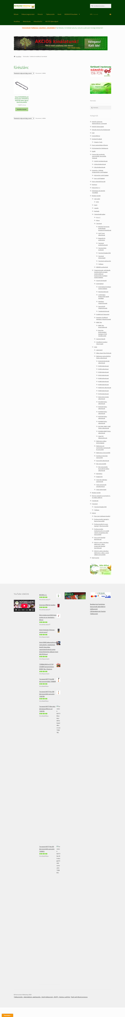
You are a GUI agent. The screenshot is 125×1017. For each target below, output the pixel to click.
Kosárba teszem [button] (21, 109)
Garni (95, 205)
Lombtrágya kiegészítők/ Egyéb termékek (103, 296)
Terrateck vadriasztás (104, 261)
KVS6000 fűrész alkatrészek (102, 422)
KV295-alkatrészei (103, 369)
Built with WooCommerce (79, 997)
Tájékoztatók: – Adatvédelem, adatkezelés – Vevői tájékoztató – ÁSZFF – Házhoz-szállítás (42, 997)
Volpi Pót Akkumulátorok (102, 437)
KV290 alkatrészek (103, 366)
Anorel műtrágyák (101, 280)
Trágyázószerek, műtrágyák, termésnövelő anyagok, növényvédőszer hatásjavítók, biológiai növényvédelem (102, 273)
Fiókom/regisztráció (28, 14)
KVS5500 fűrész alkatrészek (102, 412)
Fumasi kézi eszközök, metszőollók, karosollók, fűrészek (99, 156)
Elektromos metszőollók (103, 453)
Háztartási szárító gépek (101, 175)
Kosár (59, 14)
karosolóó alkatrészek (102, 461)
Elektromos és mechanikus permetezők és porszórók (103, 447)
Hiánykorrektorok (103, 292)
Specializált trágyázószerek (102, 307)
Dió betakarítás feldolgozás (100, 148)
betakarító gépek (97, 139)
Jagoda (96, 208)
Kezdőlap (17, 21)
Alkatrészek (26, 21)
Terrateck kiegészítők (104, 253)
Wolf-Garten (95, 558)
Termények (95, 501)
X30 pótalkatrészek (99, 167)
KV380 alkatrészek (103, 381)
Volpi (95, 347)
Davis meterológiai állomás (100, 145)
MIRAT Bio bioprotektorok (102, 326)
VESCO (94, 513)
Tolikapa (100, 264)
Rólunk (16, 14)
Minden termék (96, 196)
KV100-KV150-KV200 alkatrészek (103, 362)
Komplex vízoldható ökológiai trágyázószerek (103, 318)
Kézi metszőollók (101, 464)
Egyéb (93, 151)
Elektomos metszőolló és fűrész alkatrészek (103, 357)
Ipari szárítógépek (99, 178)
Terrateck (99, 223)
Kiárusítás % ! (38, 21)
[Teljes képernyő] (33, 610)
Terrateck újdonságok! (101, 257)
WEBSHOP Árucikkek (71, 14)
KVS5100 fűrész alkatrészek (102, 407)
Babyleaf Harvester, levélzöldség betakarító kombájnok (104, 228)
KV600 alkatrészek (103, 391)
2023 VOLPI (99, 350)
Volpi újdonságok (101, 489)
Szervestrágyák (100, 339)
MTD (97, 202)
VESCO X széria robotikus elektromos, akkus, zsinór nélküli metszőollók (101, 552)
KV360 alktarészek (103, 378)
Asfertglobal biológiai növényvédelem (104, 287)
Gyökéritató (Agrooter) (102, 314)
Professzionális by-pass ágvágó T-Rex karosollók (101, 525)
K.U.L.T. (98, 217)
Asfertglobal (99, 284)
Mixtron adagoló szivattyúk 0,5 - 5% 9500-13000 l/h (101, 496)
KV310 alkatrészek (103, 375)
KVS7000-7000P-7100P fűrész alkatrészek (104, 427)
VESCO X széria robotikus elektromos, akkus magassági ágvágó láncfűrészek (101, 545)
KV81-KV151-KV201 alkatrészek (103, 398)
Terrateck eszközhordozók (103, 244)
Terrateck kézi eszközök (102, 249)
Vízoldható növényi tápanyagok (101, 343)
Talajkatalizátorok (103, 311)
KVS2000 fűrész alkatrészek (102, 402)
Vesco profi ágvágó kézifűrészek (99, 538)
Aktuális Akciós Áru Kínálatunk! (101, 130)
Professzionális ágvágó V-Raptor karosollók (101, 520)
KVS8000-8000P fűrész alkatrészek (104, 432)
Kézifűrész (99, 473)
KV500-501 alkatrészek (104, 387)
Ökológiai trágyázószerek (102, 302)
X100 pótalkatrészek (100, 164)
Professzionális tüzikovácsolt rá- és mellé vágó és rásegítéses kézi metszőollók (101, 531)
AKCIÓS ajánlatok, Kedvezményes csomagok (99, 122)
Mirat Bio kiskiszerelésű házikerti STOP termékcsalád (102, 333)
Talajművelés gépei (99, 214)
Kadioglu (96, 211)
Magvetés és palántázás (101, 239)
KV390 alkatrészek (103, 384)
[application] (24, 606)
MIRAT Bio (99, 322)
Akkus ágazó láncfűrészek (103, 353)
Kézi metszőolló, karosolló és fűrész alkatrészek (103, 468)
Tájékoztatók (50, 14)
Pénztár (40, 14)
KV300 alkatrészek (103, 372)
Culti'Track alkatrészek (101, 234)
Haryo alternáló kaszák (98, 181)
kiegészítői (99, 477)
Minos (98, 220)
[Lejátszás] (16, 610)
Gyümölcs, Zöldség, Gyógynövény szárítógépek (100, 171)
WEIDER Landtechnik (102, 267)
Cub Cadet (97, 199)
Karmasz (94, 184)
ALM (93, 133)
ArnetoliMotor (96, 136)
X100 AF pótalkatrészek (100, 161)
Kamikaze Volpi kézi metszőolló (102, 456)
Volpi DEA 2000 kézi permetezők (101, 480)
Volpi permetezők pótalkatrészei (101, 485)
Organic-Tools (98, 142)
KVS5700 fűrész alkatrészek (102, 417)
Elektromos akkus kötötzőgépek (101, 442)
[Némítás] (30, 610)
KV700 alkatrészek (103, 394)
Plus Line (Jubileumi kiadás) (102, 516)
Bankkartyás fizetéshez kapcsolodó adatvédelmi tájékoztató (97, 606)
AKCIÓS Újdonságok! (51, 21)
